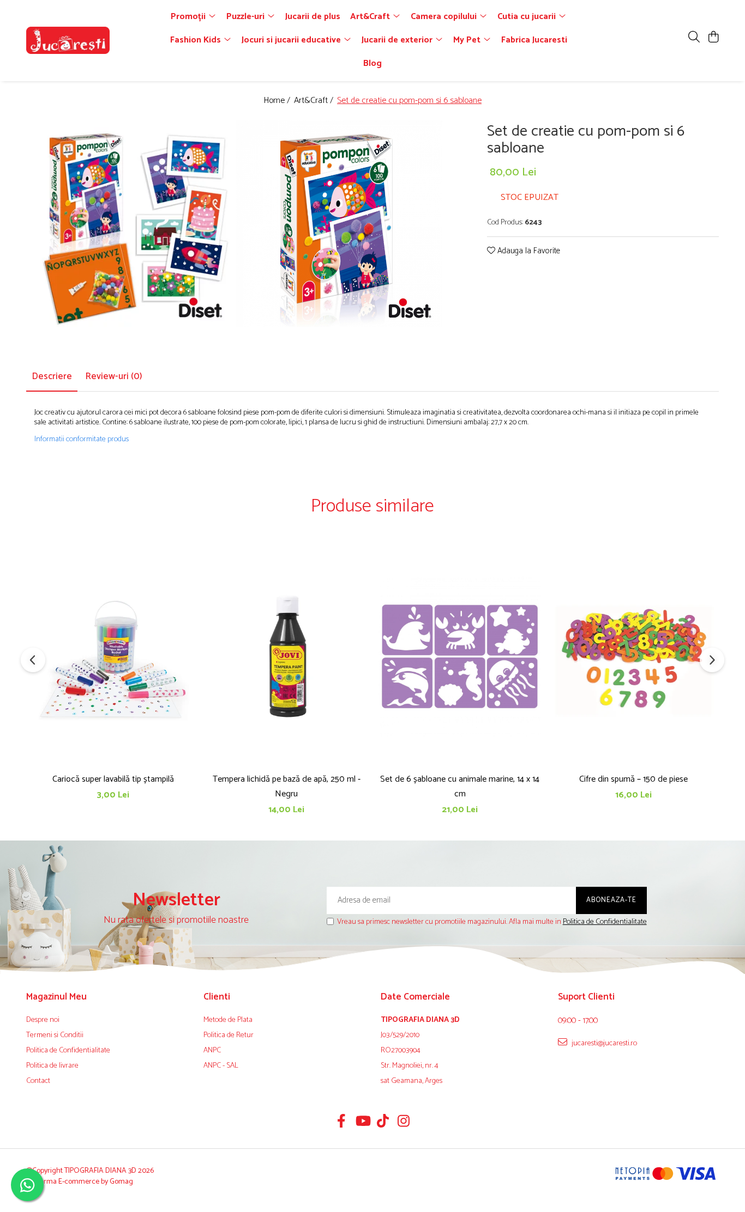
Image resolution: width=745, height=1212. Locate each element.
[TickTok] (383, 1122)
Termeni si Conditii (54, 1035)
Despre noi (42, 1020)
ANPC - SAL (220, 1066)
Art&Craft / (314, 101)
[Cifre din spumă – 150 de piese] (633, 656)
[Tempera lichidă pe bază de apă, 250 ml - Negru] (286, 656)
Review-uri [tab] (113, 376)
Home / (277, 101)
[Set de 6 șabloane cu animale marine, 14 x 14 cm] (459, 656)
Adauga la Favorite (527, 251)
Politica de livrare (52, 1066)
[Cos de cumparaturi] (713, 38)
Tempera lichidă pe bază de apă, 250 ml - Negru (287, 786)
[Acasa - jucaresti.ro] (89, 40)
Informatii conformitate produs (81, 439)
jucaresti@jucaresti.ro (603, 1043)
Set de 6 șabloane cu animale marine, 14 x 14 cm (459, 786)
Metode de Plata (228, 1020)
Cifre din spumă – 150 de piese (633, 779)
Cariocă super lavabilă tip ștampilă (113, 779)
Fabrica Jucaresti (534, 40)
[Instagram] (403, 1122)
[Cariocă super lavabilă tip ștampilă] (113, 656)
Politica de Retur (228, 1035)
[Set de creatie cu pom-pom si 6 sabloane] (130, 223)
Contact (38, 1081)
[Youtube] (362, 1122)
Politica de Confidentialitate (605, 922)
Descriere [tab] (52, 376)
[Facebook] (341, 1122)
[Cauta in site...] (694, 38)
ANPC (212, 1050)
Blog (372, 63)
